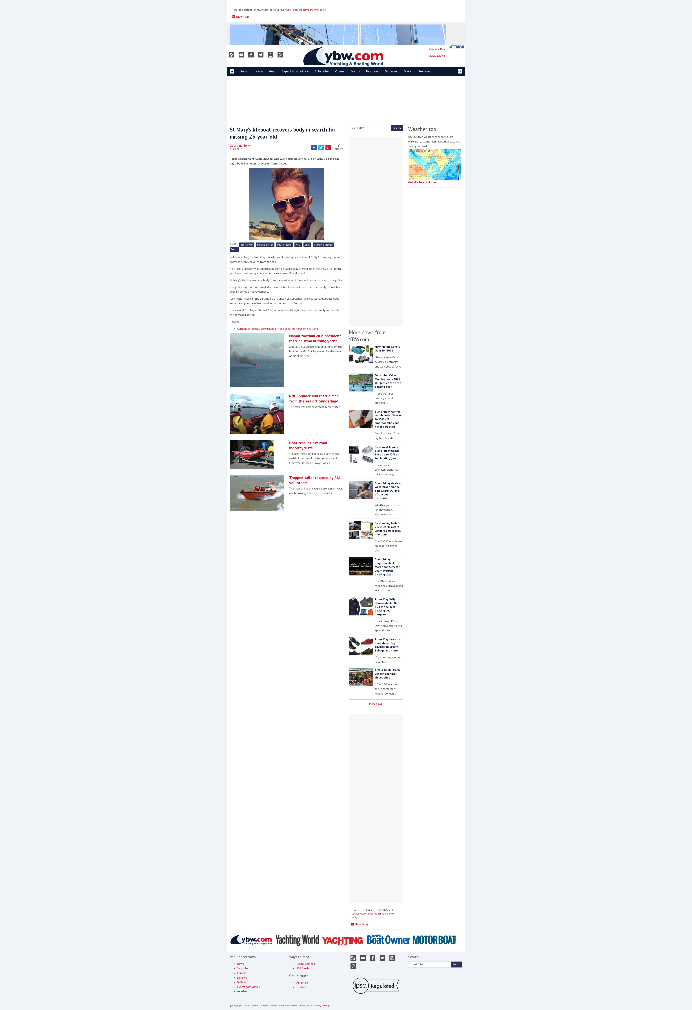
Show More (242, 16)
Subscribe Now (437, 49)
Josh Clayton (246, 244)
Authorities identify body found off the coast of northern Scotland (277, 328)
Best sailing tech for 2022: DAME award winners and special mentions (388, 528)
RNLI (298, 244)
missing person (265, 244)
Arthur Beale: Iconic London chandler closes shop (387, 673)
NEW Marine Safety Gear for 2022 (387, 348)
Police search (284, 244)
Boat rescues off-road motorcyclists (308, 445)
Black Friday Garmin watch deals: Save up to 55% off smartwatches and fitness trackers (388, 419)
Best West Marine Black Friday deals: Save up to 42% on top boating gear (387, 452)
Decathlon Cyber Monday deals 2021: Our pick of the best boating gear (388, 380)
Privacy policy (305, 1005)
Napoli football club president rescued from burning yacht (315, 338)
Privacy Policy (291, 9)
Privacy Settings (322, 1005)
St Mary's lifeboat (323, 244)
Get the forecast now (422, 182)
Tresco (234, 249)
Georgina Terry (240, 145)
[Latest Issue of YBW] (457, 47)
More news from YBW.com (367, 336)
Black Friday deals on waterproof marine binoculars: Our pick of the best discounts (388, 490)
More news (375, 703)
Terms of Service (311, 9)
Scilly (307, 244)
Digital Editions (437, 55)
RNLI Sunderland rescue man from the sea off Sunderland (314, 398)
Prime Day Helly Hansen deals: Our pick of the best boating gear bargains (387, 606)
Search (397, 128)
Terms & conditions (287, 1005)
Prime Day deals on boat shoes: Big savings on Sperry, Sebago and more (387, 644)
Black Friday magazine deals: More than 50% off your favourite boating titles (387, 566)
